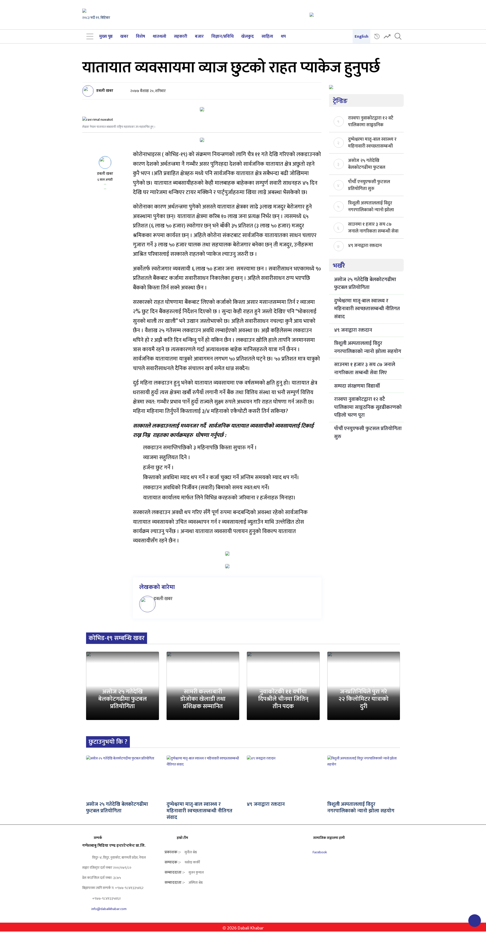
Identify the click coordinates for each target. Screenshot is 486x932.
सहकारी (180, 36)
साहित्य (267, 36)
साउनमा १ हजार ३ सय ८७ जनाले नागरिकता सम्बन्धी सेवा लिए (373, 227)
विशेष (140, 36)
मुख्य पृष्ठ (106, 36)
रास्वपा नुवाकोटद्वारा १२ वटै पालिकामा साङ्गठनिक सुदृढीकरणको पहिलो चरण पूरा (370, 121)
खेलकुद (247, 36)
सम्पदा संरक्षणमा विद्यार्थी (357, 386)
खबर (124, 36)
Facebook (319, 852)
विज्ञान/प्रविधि (222, 36)
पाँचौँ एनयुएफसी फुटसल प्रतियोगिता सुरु (369, 185)
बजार (199, 36)
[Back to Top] (474, 920)
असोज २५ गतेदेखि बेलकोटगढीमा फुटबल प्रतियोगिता (366, 163)
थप (283, 36)
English (361, 36)
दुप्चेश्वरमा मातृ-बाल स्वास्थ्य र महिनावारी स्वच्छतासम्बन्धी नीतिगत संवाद (372, 142)
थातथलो (159, 36)
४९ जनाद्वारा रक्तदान (365, 245)
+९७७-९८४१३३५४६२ (106, 898)
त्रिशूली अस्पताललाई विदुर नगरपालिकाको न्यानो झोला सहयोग (371, 206)
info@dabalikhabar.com (109, 909)
